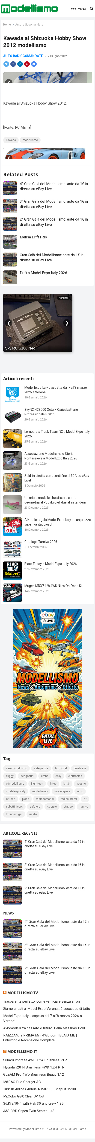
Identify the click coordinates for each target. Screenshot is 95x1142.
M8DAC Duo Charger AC (22, 1082)
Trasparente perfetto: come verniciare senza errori (41, 1001)
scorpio (52, 806)
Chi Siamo (79, 1129)
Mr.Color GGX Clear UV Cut (23, 1096)
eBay (58, 776)
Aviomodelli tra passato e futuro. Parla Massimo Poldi (44, 1028)
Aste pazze (41, 768)
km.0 (66, 783)
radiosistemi (69, 799)
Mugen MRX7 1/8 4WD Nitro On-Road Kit (53, 586)
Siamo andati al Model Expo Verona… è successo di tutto (46, 1009)
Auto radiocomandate (29, 24)
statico (68, 806)
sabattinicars (14, 806)
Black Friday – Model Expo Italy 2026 (50, 564)
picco (25, 799)
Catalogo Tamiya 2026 (40, 542)
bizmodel (61, 768)
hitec (53, 783)
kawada (11, 140)
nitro (80, 791)
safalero (35, 806)
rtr (85, 799)
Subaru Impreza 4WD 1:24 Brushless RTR (35, 1060)
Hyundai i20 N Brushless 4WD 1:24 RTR (33, 1067)
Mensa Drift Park (33, 237)
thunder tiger (14, 814)
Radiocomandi (45, 799)
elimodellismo (15, 783)
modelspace (62, 791)
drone (44, 776)
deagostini (27, 776)
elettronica (75, 776)
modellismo (30, 140)
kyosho (81, 783)
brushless (80, 768)
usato (33, 814)
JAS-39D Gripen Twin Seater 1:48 (29, 1111)
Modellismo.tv (22, 992)
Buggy (10, 776)
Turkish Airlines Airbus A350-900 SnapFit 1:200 (39, 1089)
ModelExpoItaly (15, 791)
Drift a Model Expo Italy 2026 (43, 273)
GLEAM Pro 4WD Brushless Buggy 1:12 (33, 1074)
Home (7, 24)
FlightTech (37, 783)
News (8, 913)
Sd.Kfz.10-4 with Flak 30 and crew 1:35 (33, 1103)
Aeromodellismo (16, 768)
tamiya (84, 806)
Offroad (10, 799)
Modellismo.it (22, 1051)
